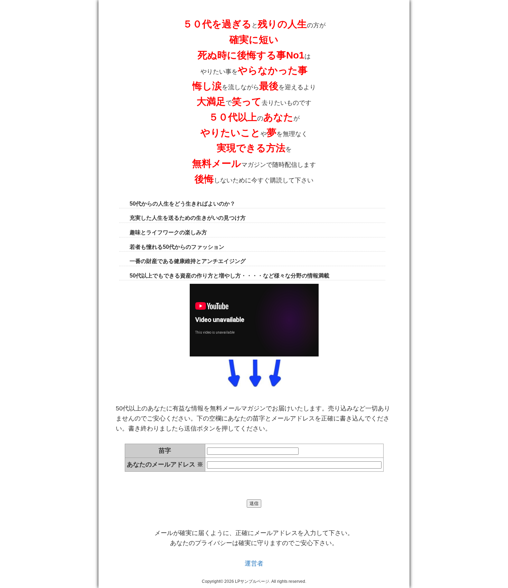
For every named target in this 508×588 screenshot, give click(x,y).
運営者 (254, 563)
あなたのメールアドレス (165, 464)
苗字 (165, 450)
